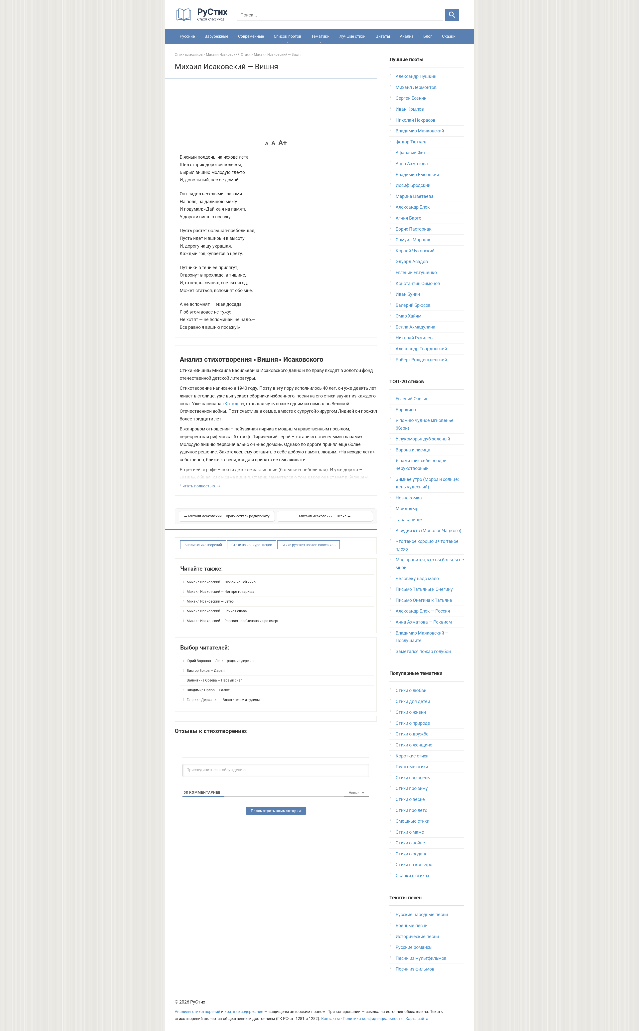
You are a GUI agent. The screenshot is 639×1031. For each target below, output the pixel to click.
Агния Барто (408, 218)
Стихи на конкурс (414, 864)
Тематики (320, 36)
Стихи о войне (410, 842)
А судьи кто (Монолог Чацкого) (428, 530)
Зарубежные (216, 36)
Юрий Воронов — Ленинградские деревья (221, 661)
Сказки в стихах (412, 875)
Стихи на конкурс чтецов (251, 545)
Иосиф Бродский (413, 185)
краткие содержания (243, 1011)
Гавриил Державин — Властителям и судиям (223, 700)
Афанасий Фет (411, 152)
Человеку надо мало (417, 578)
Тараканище (409, 519)
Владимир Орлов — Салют (208, 690)
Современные (251, 36)
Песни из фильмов (415, 969)
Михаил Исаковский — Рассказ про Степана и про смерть (234, 621)
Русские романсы (414, 947)
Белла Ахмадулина (415, 327)
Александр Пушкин (416, 76)
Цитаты (382, 36)
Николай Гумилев (414, 337)
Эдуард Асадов (412, 261)
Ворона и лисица (413, 449)
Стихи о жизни (411, 712)
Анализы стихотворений (197, 1011)
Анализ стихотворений (203, 545)
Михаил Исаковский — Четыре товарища (220, 592)
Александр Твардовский (421, 348)
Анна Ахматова (412, 163)
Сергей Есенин (411, 98)
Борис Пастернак (414, 229)
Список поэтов (287, 36)
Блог (427, 36)
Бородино (406, 409)
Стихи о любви (411, 690)
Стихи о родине (412, 853)
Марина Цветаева (415, 196)
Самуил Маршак (413, 239)
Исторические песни (417, 936)
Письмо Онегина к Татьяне (424, 600)
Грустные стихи (412, 766)
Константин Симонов (418, 283)
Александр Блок (413, 207)
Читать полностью (197, 486)
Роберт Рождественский (421, 359)
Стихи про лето (411, 810)
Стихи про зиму (412, 788)
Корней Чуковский (415, 250)
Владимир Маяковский (420, 130)
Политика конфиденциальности (373, 1018)
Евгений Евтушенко (416, 272)
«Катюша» (233, 403)
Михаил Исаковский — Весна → (325, 516)
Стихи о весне (410, 799)
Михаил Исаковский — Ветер (210, 601)
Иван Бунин (408, 294)
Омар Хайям (408, 316)
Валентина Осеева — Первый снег (214, 680)
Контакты (330, 1018)
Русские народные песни (422, 914)
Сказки (449, 36)
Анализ (406, 36)
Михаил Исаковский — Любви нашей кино (221, 582)
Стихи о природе (413, 723)
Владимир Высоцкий (417, 174)
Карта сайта (417, 1018)
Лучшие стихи (352, 36)
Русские (187, 36)
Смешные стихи (412, 821)
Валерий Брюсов (413, 305)
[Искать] (452, 15)
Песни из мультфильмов (421, 958)
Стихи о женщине (414, 744)
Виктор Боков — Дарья (206, 671)
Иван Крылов (410, 109)
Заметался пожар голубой (423, 651)
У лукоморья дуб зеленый (423, 438)
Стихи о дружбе (412, 733)
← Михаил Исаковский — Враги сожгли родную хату (227, 516)
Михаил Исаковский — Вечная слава (217, 611)
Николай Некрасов (415, 120)
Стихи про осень (413, 777)
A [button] (266, 143)
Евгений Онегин (412, 398)
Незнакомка (409, 497)
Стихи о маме (410, 832)
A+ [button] (282, 143)
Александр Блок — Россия (423, 611)
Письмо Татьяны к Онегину (424, 589)
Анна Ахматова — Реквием (424, 622)
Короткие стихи (412, 755)
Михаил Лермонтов (416, 87)
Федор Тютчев (411, 141)
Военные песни (412, 925)
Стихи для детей (413, 701)
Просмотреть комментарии (276, 811)
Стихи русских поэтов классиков (308, 545)
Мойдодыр (407, 508)
